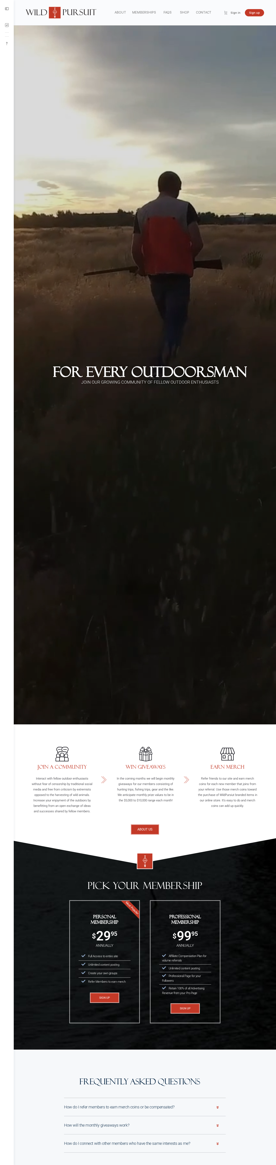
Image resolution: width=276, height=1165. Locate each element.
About (120, 12)
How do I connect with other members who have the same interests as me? (127, 1143)
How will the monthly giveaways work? (96, 1125)
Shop (184, 12)
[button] (145, 1107)
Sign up (254, 12)
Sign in (235, 12)
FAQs (167, 12)
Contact (203, 12)
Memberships (144, 12)
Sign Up (104, 997)
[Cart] (225, 12)
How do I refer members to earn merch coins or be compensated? (119, 1107)
